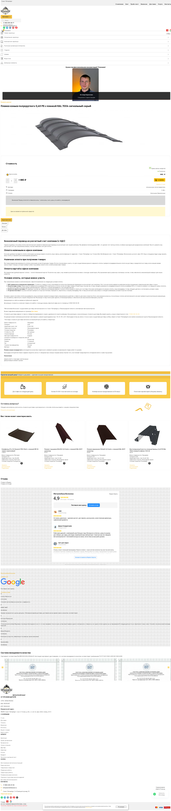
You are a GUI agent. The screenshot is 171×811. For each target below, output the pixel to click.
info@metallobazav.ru (10, 25)
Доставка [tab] (4, 230)
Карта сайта (4, 732)
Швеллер (3, 750)
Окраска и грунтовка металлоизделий (12, 777)
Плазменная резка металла (9, 775)
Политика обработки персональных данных (14, 805)
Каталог (5, 17)
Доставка (152, 4)
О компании (119, 4)
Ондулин (7, 50)
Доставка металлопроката (9, 779)
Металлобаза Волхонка (8, 573)
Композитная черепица (11, 41)
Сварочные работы (7, 772)
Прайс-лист (135, 4)
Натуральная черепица (11, 37)
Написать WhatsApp (162, 794)
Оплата (3, 722)
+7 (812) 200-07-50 (8, 785)
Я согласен (121, 807)
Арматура (4, 738)
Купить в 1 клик (160, 184)
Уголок (3, 752)
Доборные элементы (10, 63)
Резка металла (5, 765)
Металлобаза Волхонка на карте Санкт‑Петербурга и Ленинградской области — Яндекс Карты (85, 564)
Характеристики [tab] (6, 220)
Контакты (3, 727)
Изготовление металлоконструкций (11, 763)
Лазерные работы (6, 770)
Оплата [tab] (4, 226)
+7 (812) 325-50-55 (134, 314)
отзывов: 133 (4, 576)
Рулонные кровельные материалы (14, 45)
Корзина (8, 30)
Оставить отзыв (5, 592)
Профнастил (4, 743)
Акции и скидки (5, 730)
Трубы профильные (6, 740)
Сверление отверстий (7, 767)
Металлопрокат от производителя (13, 696)
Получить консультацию (8, 410)
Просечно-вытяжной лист (8, 757)
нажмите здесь (89, 807)
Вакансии (144, 4)
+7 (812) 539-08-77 (8, 22)
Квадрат (3, 755)
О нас (2, 718)
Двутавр (3, 747)
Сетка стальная (5, 745)
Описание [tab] (4, 223)
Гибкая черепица (9, 33)
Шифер (6, 54)
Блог (126, 4)
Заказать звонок (8, 24)
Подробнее (5, 468)
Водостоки (7, 58)
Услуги (160, 4)
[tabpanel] (85, 272)
